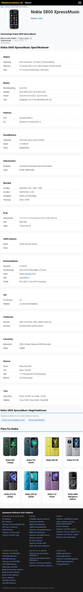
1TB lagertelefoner (62, 564)
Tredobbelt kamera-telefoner (39, 519)
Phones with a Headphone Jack (13, 420)
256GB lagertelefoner (63, 553)
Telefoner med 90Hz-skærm (66, 529)
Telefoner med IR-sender (11, 532)
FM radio (28, 274)
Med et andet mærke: (9, 38)
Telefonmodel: (6, 40)
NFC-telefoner (7, 522)
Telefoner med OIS (35, 538)
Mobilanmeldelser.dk (12, 2)
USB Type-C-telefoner (10, 527)
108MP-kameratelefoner (37, 527)
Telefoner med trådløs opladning (40, 566)
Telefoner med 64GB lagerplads (67, 559)
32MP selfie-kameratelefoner (39, 546)
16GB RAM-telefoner (9, 564)
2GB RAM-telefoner (9, 580)
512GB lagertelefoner (63, 556)
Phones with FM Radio (36, 420)
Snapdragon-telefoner (10, 567)
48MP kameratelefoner (37, 532)
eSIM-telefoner (7, 530)
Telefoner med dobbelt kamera (40, 530)
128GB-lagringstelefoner (64, 561)
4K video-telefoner (35, 541)
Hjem (2, 7)
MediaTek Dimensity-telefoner (12, 570)
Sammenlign (5, 43)
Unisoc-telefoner (8, 578)
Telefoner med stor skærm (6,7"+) (68, 532)
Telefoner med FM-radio (10, 535)
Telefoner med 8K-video (37, 543)
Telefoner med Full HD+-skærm (67, 534)
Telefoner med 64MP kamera (39, 535)
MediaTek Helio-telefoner (11, 572)
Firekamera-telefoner (36, 522)
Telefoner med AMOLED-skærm (67, 519)
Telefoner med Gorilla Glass (66, 537)
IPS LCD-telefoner (62, 526)
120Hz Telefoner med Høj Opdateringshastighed (65, 523)
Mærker (28, 3)
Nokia (8, 7)
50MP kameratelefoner (37, 524)
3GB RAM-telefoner (9, 583)
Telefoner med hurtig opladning (40, 563)
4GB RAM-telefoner (9, 559)
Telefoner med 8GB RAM (11, 553)
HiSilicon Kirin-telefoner (10, 575)
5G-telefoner (6, 519)
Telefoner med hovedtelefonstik (13, 524)
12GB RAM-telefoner (9, 556)
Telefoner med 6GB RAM (11, 561)
